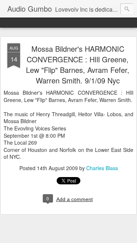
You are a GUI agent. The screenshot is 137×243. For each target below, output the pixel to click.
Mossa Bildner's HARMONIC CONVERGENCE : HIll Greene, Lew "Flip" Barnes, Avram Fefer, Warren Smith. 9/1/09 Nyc (77, 64)
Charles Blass (102, 168)
